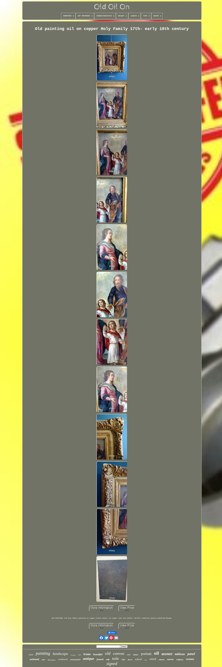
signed (112, 663)
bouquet (73, 655)
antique (88, 659)
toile (115, 658)
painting (43, 653)
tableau (180, 654)
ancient (166, 654)
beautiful (97, 654)
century (162, 660)
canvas (118, 653)
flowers (130, 660)
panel (191, 654)
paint (43, 660)
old (107, 653)
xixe (79, 655)
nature (135, 655)
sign (123, 659)
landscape (60, 654)
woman (190, 659)
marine (170, 659)
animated (34, 659)
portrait (146, 654)
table (129, 655)
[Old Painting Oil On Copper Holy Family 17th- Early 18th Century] (112, 58)
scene (31, 654)
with (108, 659)
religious (179, 660)
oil (156, 653)
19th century (51, 660)
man (145, 660)
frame (87, 654)
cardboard (63, 659)
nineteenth (75, 660)
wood (153, 659)
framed (100, 659)
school (138, 659)
